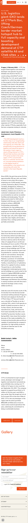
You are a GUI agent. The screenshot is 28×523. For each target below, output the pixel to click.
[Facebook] (18, 55)
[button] (2, 520)
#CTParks (13, 57)
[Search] (23, 2)
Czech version (18, 420)
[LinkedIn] (23, 55)
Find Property (11, 2)
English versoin (6, 420)
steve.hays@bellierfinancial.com (13, 356)
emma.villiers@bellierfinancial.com (12, 360)
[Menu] (26, 2)
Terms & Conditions (15, 484)
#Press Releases (20, 57)
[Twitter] (21, 55)
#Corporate (6, 57)
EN (18, 2)
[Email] (25, 55)
